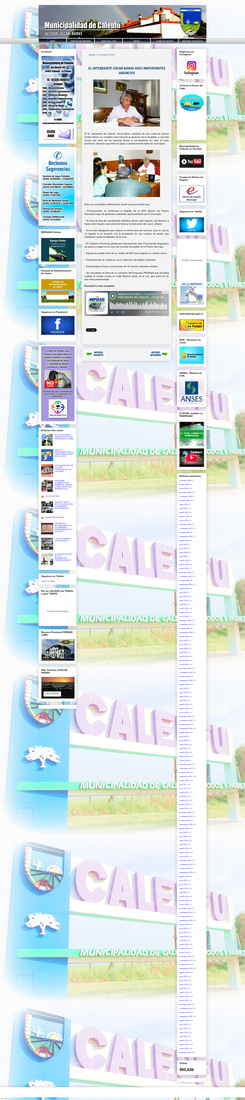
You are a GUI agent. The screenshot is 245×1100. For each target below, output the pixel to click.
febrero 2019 (185, 708)
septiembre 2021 (186, 584)
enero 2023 (184, 520)
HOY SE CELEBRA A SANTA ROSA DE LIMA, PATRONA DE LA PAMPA (64, 437)
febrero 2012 (185, 1044)
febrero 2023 (185, 516)
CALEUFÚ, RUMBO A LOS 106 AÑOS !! (63, 540)
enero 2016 (184, 856)
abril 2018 (183, 748)
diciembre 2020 (185, 620)
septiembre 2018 (186, 728)
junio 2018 (184, 740)
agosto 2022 (184, 540)
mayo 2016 (184, 840)
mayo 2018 (184, 744)
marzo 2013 (184, 992)
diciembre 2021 (185, 572)
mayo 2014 (184, 936)
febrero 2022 (185, 564)
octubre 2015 (185, 868)
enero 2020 (184, 664)
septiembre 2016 (186, 824)
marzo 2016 (184, 848)
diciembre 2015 (185, 860)
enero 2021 (184, 616)
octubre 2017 (185, 772)
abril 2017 (183, 796)
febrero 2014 (185, 948)
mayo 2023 (184, 504)
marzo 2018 (184, 752)
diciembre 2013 (185, 956)
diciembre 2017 (185, 764)
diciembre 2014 (185, 908)
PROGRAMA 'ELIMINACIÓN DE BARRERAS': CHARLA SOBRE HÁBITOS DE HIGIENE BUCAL (63, 485)
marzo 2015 (184, 896)
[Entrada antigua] (159, 356)
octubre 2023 (185, 500)
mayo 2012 (184, 1032)
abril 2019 (183, 700)
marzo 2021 (184, 608)
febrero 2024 (185, 484)
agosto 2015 (184, 876)
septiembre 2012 (186, 1016)
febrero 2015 (185, 900)
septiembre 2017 (186, 776)
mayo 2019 (184, 696)
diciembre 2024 (185, 480)
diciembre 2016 (185, 812)
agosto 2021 (184, 588)
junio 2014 (184, 932)
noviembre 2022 (186, 528)
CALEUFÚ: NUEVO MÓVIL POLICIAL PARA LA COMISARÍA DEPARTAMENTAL (64, 505)
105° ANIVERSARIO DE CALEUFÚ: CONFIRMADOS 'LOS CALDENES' (64, 468)
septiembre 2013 (186, 968)
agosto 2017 (184, 780)
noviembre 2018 (186, 720)
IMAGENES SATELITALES (192, 41)
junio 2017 (184, 788)
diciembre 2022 (185, 524)
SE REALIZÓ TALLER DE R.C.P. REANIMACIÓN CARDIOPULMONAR (63, 557)
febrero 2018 (185, 756)
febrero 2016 (185, 852)
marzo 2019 (184, 704)
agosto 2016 (184, 828)
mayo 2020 (184, 648)
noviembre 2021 (186, 576)
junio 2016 (184, 836)
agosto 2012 (184, 1020)
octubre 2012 (185, 1012)
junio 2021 (184, 596)
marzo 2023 (184, 512)
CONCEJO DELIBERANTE (80, 41)
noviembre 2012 (186, 1008)
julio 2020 (183, 640)
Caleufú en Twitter (48, 581)
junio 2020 (184, 644)
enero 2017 (184, 808)
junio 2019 (184, 692)
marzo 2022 (184, 560)
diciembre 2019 (185, 668)
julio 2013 (183, 976)
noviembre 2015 (186, 864)
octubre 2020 (185, 628)
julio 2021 (183, 592)
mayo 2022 (184, 552)
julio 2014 (183, 928)
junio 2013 (184, 980)
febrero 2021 (185, 612)
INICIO (52, 41)
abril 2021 (183, 604)
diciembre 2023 (185, 492)
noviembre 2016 (186, 816)
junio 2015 (184, 884)
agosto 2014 (184, 924)
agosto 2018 (184, 732)
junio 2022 (184, 548)
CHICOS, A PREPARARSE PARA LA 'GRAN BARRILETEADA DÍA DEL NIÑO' (64, 453)
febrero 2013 (185, 996)
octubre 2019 (185, 676)
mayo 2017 (184, 792)
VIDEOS (136, 41)
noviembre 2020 (186, 624)
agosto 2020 (184, 636)
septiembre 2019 (186, 680)
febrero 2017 (185, 804)
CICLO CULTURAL (52, 496)
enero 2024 (184, 488)
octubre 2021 (185, 580)
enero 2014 (184, 952)
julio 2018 (183, 736)
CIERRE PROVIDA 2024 (54, 517)
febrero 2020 (185, 660)
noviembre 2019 (186, 672)
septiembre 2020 (186, 632)
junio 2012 (184, 1028)
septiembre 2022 (186, 536)
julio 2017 (183, 784)
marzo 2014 (184, 944)
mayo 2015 (184, 888)
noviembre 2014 (186, 912)
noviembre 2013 (186, 960)
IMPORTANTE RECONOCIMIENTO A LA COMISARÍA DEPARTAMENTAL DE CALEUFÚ (63, 527)
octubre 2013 (185, 964)
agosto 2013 (184, 972)
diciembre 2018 (185, 716)
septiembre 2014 (186, 920)
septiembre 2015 (186, 872)
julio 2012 (183, 1024)
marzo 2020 (184, 656)
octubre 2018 (185, 724)
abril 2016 (183, 844)
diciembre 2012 (185, 1004)
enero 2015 (184, 904)
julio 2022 (183, 544)
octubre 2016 (185, 820)
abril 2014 (183, 940)
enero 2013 (184, 1000)
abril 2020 (183, 652)
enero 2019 (184, 712)
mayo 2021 (184, 600)
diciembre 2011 (185, 1052)
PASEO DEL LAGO (108, 41)
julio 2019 (183, 688)
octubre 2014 (185, 916)
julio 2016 (183, 832)
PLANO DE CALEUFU (164, 41)
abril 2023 (183, 508)
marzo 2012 (184, 1040)
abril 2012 (183, 1036)
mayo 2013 (184, 984)
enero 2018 (184, 760)
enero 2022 (184, 568)
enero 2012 (184, 1048)
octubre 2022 (185, 532)
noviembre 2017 (186, 768)
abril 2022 (183, 556)
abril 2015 (183, 892)
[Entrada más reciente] (94, 356)
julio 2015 (183, 880)
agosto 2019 (184, 684)
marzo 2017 (184, 800)
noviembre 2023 (186, 496)
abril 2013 (183, 988)
